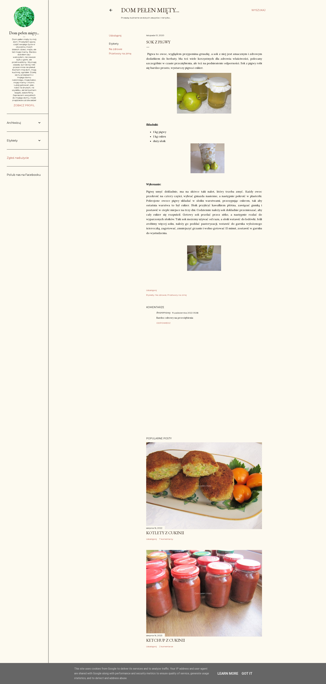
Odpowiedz (163, 323)
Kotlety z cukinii (165, 532)
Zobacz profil (24, 105)
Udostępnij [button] (115, 35)
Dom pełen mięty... (150, 10)
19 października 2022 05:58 (185, 312)
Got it (247, 673)
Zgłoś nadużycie (18, 157)
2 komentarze (166, 646)
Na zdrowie (115, 49)
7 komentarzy (166, 539)
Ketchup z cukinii (165, 640)
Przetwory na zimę (120, 53)
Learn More (228, 673)
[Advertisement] (204, 404)
